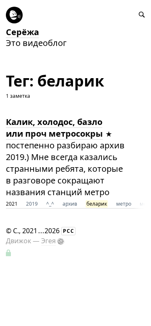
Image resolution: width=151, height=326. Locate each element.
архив (69, 203)
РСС (68, 230)
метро (123, 203)
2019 (32, 203)
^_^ (50, 203)
